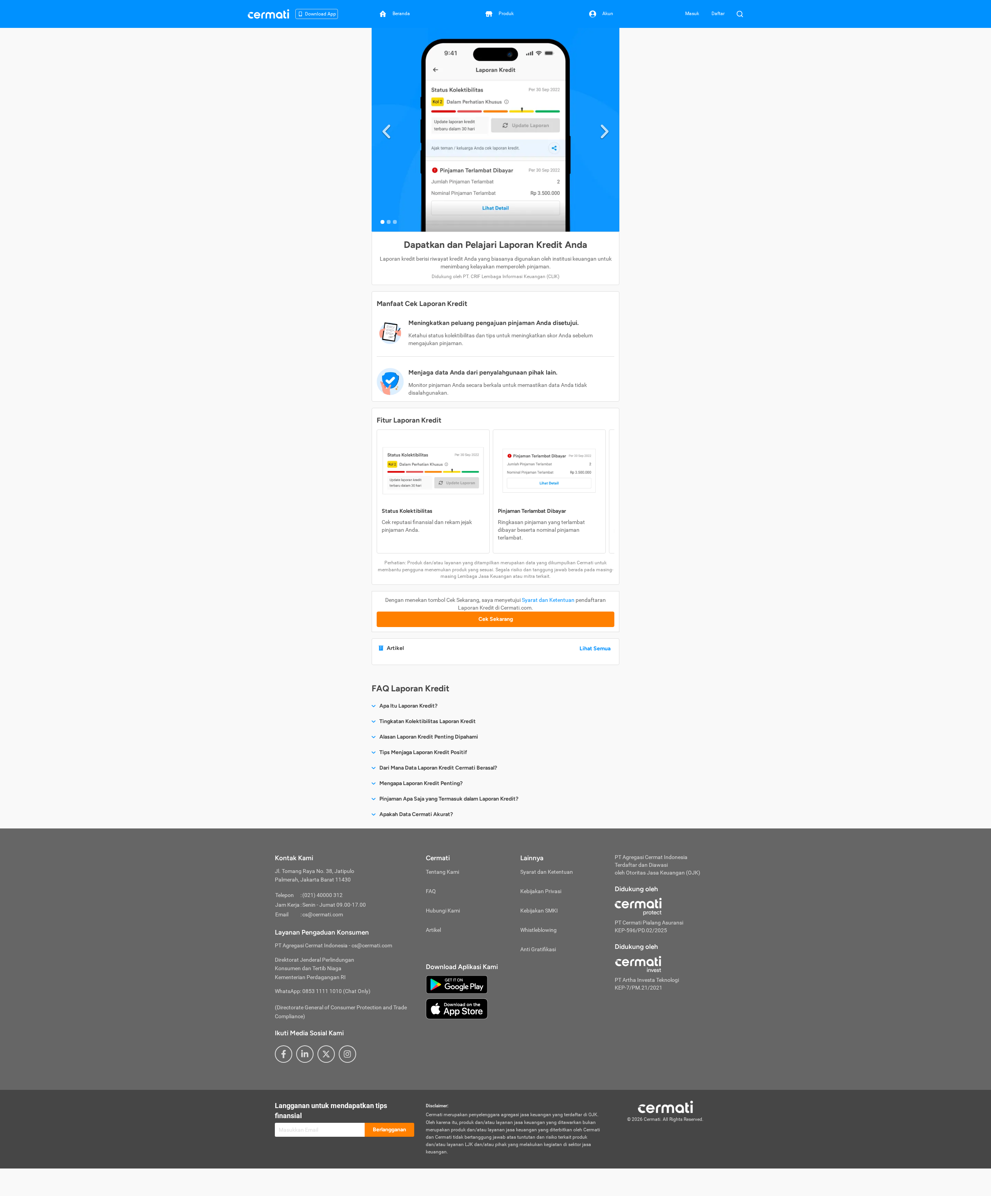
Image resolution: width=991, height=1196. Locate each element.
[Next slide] (604, 130)
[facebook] (283, 1054)
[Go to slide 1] (382, 222)
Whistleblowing (538, 930)
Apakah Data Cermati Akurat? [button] (416, 814)
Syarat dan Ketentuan (548, 600)
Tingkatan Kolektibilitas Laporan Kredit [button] (427, 721)
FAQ (431, 891)
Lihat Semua (595, 648)
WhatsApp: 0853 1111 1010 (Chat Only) (322, 991)
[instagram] (347, 1054)
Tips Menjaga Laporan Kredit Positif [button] (423, 752)
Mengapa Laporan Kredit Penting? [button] (421, 783)
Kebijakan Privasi (540, 891)
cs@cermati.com (322, 914)
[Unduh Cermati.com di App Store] (457, 1008)
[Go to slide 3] (395, 222)
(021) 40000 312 (322, 895)
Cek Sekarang (495, 619)
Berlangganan (389, 1129)
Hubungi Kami (443, 910)
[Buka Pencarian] (739, 13)
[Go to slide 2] (389, 222)
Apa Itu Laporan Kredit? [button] (408, 706)
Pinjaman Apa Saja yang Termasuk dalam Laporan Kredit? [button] (448, 799)
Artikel (433, 930)
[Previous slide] (386, 130)
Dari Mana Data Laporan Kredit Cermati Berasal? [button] (438, 768)
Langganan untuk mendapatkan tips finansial (331, 1110)
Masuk (692, 13)
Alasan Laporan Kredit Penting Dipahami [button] (428, 737)
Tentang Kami (442, 872)
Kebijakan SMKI (539, 910)
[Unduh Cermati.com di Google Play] (457, 984)
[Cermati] (665, 1106)
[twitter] (326, 1054)
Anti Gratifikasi (538, 949)
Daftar (718, 13)
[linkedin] (305, 1054)
